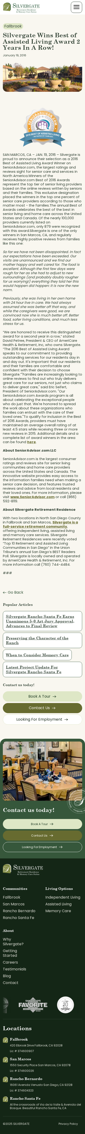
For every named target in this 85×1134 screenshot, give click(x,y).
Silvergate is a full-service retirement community (40, 524)
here (31, 442)
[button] (76, 7)
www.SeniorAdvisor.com (32, 497)
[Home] (21, 7)
